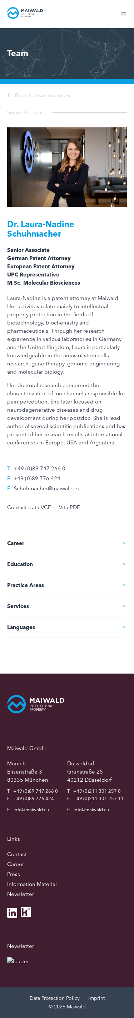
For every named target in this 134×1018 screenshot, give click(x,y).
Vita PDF (69, 507)
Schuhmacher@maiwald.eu (47, 488)
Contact (17, 854)
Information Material (32, 884)
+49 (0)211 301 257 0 (97, 791)
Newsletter (20, 894)
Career (15, 543)
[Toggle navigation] (127, 18)
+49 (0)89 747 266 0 (39, 468)
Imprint (96, 998)
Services (18, 606)
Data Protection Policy (55, 998)
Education (20, 564)
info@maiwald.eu (31, 809)
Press (13, 874)
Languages (21, 627)
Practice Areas (25, 585)
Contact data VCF (29, 507)
